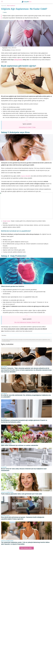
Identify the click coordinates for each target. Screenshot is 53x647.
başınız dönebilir (25, 176)
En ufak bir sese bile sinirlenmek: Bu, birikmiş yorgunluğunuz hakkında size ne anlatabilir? (26, 396)
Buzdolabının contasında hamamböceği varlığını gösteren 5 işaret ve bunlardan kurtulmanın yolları (24, 421)
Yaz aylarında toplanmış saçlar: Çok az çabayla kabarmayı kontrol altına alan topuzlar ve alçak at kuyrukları (25, 543)
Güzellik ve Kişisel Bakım (7, 492)
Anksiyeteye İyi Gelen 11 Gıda (27, 127)
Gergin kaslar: (7, 221)
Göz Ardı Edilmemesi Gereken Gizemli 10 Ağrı (27, 322)
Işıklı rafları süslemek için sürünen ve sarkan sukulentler (19, 445)
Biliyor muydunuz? (11, 5)
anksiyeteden (18, 59)
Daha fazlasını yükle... (26, 548)
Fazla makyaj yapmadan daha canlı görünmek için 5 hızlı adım (21, 494)
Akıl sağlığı (4, 366)
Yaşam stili (3, 5)
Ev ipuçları (3, 418)
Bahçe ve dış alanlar (6, 443)
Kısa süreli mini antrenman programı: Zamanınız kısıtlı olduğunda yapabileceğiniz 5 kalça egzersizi (22, 518)
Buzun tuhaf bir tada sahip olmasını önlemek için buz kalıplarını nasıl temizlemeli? (23, 469)
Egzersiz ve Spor (5, 515)
